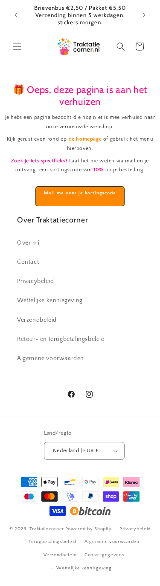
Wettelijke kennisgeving (50, 300)
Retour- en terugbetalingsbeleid (61, 339)
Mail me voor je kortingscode (80, 193)
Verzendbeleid (37, 320)
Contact (28, 262)
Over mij (29, 243)
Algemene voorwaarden (50, 358)
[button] (17, 46)
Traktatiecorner (46, 528)
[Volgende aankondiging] (144, 15)
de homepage (85, 139)
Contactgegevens (104, 554)
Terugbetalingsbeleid (52, 541)
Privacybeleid (35, 281)
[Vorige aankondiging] (15, 15)
